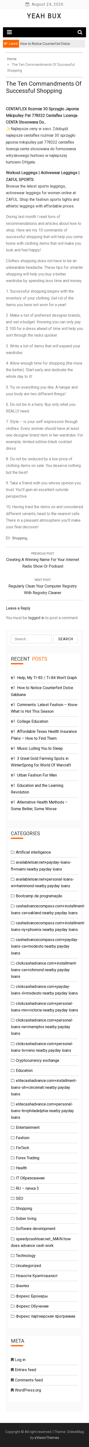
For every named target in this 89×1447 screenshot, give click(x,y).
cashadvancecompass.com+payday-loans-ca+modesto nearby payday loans (45, 946)
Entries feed (25, 1369)
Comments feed (29, 1380)
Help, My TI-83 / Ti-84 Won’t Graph (47, 677)
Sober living (26, 1218)
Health (21, 1168)
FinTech (22, 1148)
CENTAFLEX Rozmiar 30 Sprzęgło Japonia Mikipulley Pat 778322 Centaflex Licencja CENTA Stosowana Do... (42, 115)
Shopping (19, 538)
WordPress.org (28, 1390)
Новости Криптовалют (37, 1275)
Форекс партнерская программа (45, 1316)
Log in (20, 1359)
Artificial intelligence (33, 852)
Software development (35, 1228)
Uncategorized (28, 1265)
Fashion (22, 1137)
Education (24, 1070)
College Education (32, 721)
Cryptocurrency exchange (37, 1060)
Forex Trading (27, 1158)
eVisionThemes (47, 1438)
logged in (36, 617)
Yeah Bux (44, 16)
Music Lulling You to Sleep (40, 748)
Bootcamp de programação (39, 896)
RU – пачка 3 (27, 1188)
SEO (19, 1198)
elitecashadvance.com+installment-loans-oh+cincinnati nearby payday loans (44, 1087)
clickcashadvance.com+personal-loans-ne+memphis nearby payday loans (42, 1027)
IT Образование (30, 1178)
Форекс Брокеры (32, 1296)
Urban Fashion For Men (37, 775)
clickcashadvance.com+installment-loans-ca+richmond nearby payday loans (44, 970)
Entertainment (28, 1127)
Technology (26, 1255)
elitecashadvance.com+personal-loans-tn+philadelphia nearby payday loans (42, 1111)
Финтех (22, 1285)
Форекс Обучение (32, 1306)
